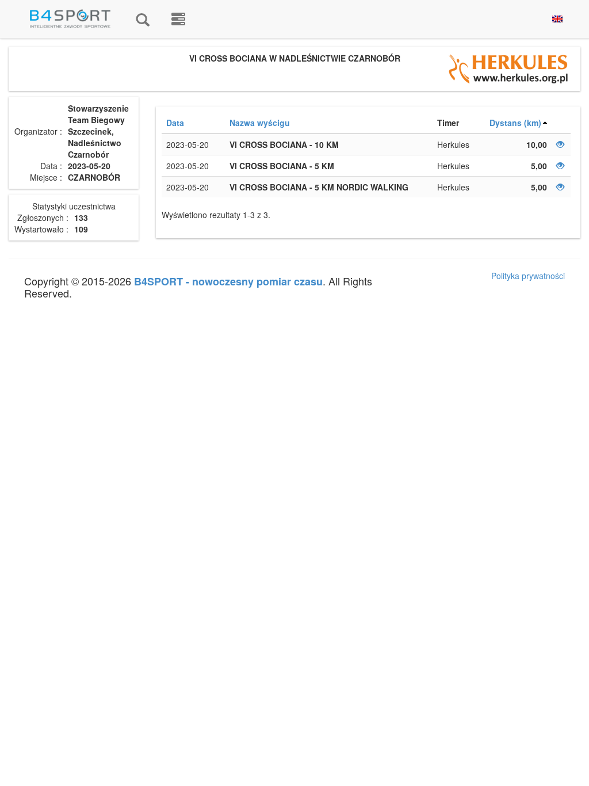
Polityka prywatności (528, 275)
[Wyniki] (142, 19)
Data (175, 122)
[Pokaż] (560, 144)
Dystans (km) (515, 122)
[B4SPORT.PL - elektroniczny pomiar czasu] (178, 19)
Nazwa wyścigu (260, 122)
